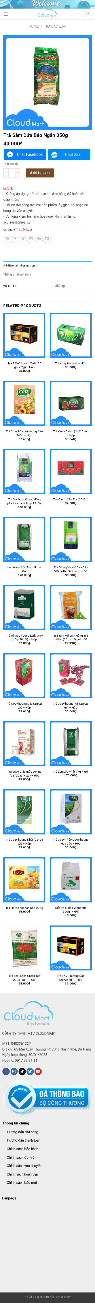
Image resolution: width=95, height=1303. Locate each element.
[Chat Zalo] (69, 154)
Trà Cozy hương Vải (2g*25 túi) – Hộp (71, 705)
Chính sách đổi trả (20, 1157)
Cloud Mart (62, 1297)
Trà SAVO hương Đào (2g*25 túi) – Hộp (71, 977)
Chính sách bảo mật (22, 1183)
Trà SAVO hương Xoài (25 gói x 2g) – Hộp (24, 365)
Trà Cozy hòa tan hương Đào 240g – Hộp (24, 433)
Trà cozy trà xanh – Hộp (70, 363)
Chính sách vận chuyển (24, 1166)
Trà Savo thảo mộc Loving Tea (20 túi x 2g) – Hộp (24, 773)
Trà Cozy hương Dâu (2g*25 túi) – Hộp (24, 705)
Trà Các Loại (55, 26)
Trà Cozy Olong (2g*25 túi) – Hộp (71, 433)
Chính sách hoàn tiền (22, 1174)
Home (34, 26)
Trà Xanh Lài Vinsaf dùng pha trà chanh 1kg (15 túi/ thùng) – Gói (24, 501)
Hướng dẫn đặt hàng (22, 1132)
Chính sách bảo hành (22, 1149)
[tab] (47, 265)
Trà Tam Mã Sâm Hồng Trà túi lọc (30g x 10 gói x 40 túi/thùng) (70, 637)
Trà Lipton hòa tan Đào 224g (24, 907)
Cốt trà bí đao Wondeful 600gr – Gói (70, 909)
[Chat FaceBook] (25, 154)
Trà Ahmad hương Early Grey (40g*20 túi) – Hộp (24, 637)
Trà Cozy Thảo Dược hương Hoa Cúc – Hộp (71, 841)
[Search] (87, 13)
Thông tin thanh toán (17, 274)
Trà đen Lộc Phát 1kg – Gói (71, 771)
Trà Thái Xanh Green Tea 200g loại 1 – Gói (24, 977)
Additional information (19, 265)
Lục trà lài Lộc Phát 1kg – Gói (24, 569)
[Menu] (6, 14)
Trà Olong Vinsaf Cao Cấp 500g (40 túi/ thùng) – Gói (70, 569)
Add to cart (40, 173)
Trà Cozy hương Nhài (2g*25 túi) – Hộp (24, 841)
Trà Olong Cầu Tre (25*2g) (70, 499)
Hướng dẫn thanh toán (23, 1140)
